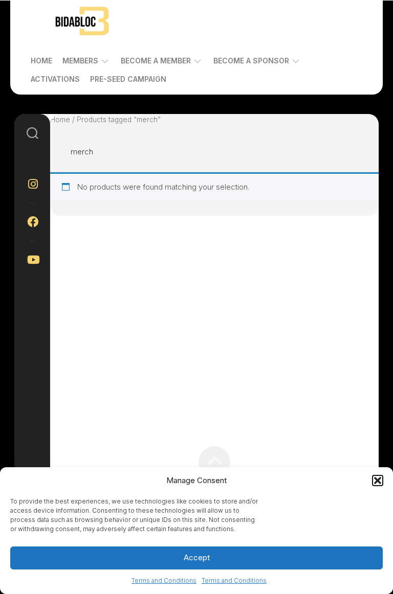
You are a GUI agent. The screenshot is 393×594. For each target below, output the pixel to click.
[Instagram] (32, 184)
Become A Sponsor (251, 60)
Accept (197, 557)
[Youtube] (32, 260)
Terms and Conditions (164, 580)
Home (41, 60)
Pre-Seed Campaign (128, 79)
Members (80, 60)
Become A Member (156, 60)
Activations (55, 79)
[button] (378, 480)
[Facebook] (32, 222)
